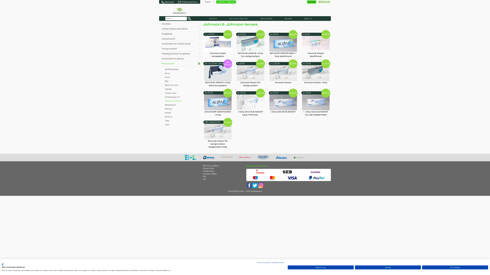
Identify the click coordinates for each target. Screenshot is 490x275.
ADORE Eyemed (171, 69)
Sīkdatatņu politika (277, 262)
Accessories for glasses (173, 58)
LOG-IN (221, 2)
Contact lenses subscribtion (175, 29)
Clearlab (168, 89)
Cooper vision (170, 93)
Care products (168, 39)
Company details (210, 174)
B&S (166, 81)
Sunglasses (167, 34)
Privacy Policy (208, 168)
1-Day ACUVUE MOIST (283, 112)
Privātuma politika (264, 262)
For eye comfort (169, 48)
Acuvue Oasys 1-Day (315, 82)
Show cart (325, 2)
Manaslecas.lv (170, 105)
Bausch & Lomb (171, 85)
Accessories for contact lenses (176, 44)
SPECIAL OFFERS (266, 19)
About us (308, 19)
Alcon (167, 73)
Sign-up (231, 2)
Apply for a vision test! (238, 19)
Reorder (311, 2)
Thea (167, 121)
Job (204, 179)
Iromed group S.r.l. (172, 97)
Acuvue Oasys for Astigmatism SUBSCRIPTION (218, 144)
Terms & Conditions (211, 166)
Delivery (288, 19)
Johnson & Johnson (173, 101)
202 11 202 (169, 2)
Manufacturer (168, 63)
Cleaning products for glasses (176, 53)
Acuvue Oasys (283, 82)
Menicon (168, 109)
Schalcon (169, 117)
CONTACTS (213, 19)
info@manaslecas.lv (189, 2)
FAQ (204, 176)
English (208, 2)
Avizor (167, 77)
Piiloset (168, 113)
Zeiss (167, 125)
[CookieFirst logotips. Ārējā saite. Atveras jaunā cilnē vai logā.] (3, 264)
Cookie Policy (208, 171)
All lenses (166, 24)
